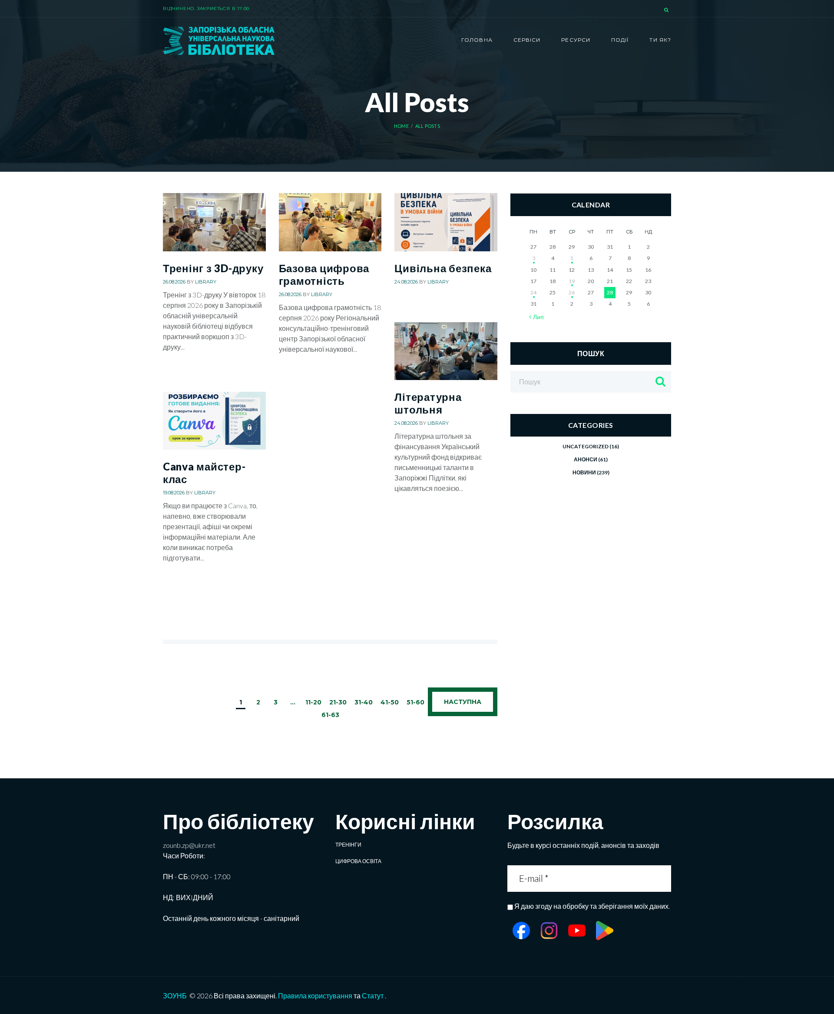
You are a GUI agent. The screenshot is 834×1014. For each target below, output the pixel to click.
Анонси (585, 459)
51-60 (415, 702)
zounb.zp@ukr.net (189, 845)
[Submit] (663, 879)
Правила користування (315, 995)
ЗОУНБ (175, 995)
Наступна (462, 702)
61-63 (330, 715)
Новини (584, 472)
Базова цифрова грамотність (324, 274)
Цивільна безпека (442, 268)
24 (533, 292)
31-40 (363, 702)
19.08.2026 (174, 493)
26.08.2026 (174, 282)
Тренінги (348, 844)
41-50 (390, 702)
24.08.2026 (406, 282)
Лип (538, 316)
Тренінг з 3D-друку (213, 268)
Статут (373, 995)
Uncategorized (586, 446)
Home (401, 126)
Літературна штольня (427, 403)
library (205, 282)
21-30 (338, 702)
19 (572, 281)
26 (572, 292)
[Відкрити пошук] (667, 10)
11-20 (313, 702)
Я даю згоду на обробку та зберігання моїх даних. (592, 906)
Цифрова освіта (358, 861)
